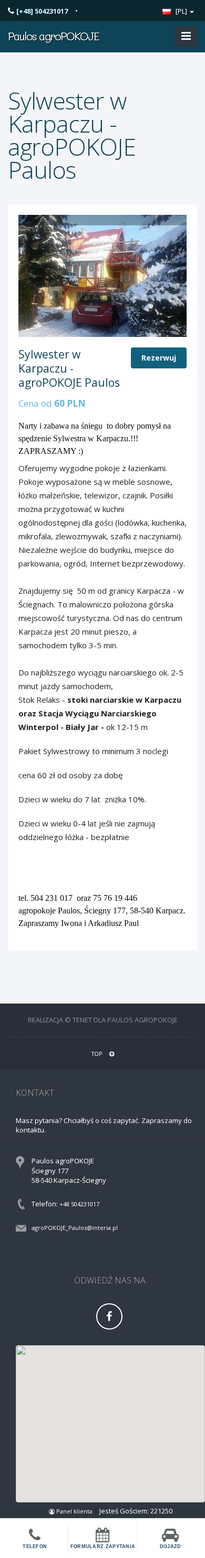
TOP (97, 1054)
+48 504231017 (79, 1204)
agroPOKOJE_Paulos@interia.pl (75, 1228)
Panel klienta (74, 1511)
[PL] (181, 11)
